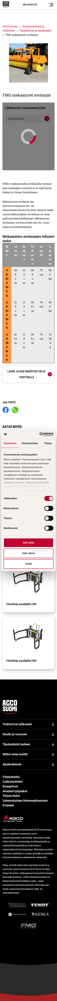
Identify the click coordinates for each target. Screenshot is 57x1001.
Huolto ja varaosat (15, 734)
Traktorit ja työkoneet (17, 724)
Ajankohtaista (12, 764)
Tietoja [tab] (48, 443)
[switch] (48, 508)
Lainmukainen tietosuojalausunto (25, 800)
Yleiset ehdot (11, 796)
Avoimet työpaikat (15, 791)
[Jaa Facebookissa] (6, 410)
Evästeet (8, 805)
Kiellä (28, 563)
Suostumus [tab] (10, 443)
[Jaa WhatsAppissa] (15, 410)
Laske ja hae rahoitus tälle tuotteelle (26, 374)
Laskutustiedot (13, 781)
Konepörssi (10, 786)
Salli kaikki (28, 542)
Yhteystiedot (11, 777)
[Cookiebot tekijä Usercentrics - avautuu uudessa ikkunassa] (40, 434)
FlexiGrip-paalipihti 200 (21, 660)
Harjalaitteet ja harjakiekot (36, 30)
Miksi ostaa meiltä (15, 754)
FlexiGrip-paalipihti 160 (21, 604)
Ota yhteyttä (30, 4)
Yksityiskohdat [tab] (29, 443)
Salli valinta (28, 553)
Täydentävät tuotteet (16, 744)
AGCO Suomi (10, 26)
